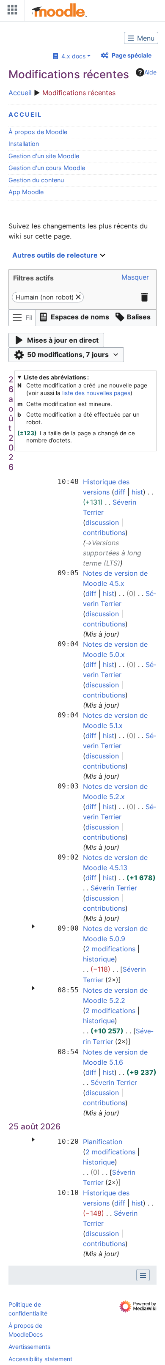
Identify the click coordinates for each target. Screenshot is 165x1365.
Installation (23, 143)
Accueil (20, 92)
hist (137, 492)
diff (119, 492)
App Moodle (26, 191)
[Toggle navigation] (10, 11)
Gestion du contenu (36, 180)
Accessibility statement (40, 1358)
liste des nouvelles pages (96, 393)
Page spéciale (131, 55)
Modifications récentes (79, 92)
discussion (102, 522)
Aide (150, 72)
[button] (57, 255)
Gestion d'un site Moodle (43, 155)
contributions (104, 532)
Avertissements (29, 1346)
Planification (102, 1141)
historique (99, 959)
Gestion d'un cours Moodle (46, 167)
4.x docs (71, 56)
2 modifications (110, 949)
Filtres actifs (33, 278)
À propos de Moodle (37, 131)
